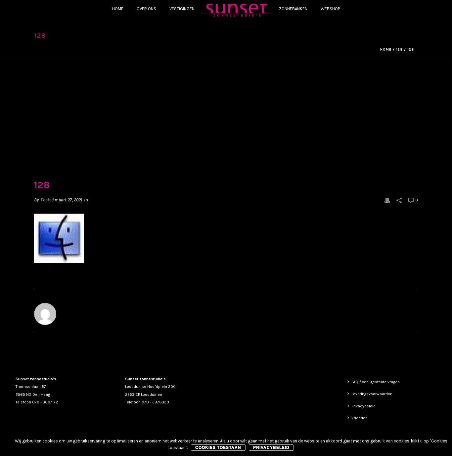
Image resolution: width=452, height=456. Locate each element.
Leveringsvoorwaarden (371, 394)
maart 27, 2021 (68, 200)
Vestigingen (182, 8)
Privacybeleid (363, 406)
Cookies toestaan (218, 447)
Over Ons (146, 8)
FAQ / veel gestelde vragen (375, 382)
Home (117, 8)
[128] (226, 122)
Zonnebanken (293, 8)
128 (399, 50)
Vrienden (359, 418)
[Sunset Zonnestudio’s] (236, 9)
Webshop (330, 8)
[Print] (387, 200)
